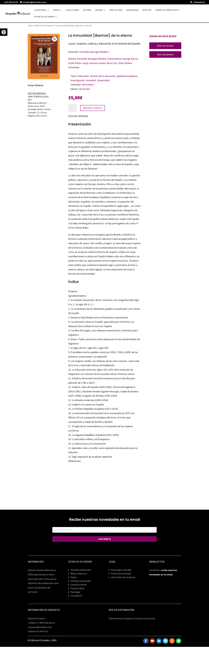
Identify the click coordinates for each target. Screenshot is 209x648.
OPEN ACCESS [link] (116, 10)
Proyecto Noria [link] (77, 588)
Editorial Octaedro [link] (44, 25)
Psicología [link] (75, 592)
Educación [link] (83, 76)
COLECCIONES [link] (72, 10)
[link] (3, 32)
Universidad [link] (103, 80)
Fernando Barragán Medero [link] (94, 51)
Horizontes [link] (88, 84)
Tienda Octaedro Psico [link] (167, 10)
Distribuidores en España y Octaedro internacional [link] (132, 618)
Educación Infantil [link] (79, 584)
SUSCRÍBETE (104, 539)
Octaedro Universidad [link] (81, 580)
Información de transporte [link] (123, 577)
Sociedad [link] (91, 80)
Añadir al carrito (92, 108)
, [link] (138, 58)
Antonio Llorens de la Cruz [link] (103, 63)
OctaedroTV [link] (76, 595)
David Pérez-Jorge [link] (78, 63)
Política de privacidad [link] (121, 573)
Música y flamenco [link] (79, 573)
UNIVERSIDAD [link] (132, 10)
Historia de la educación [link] (102, 76)
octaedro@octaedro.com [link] (40, 627)
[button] (54, 39)
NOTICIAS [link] (146, 10)
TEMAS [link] (56, 10)
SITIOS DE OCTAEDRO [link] (44, 17)
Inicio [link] (30, 25)
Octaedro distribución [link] (81, 569)
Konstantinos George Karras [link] (123, 58)
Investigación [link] (77, 80)
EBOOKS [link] (99, 10)
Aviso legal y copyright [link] (121, 569)
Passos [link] (74, 577)
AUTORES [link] (87, 10)
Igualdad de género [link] (127, 76)
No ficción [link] (84, 89)
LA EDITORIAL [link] (40, 10)
